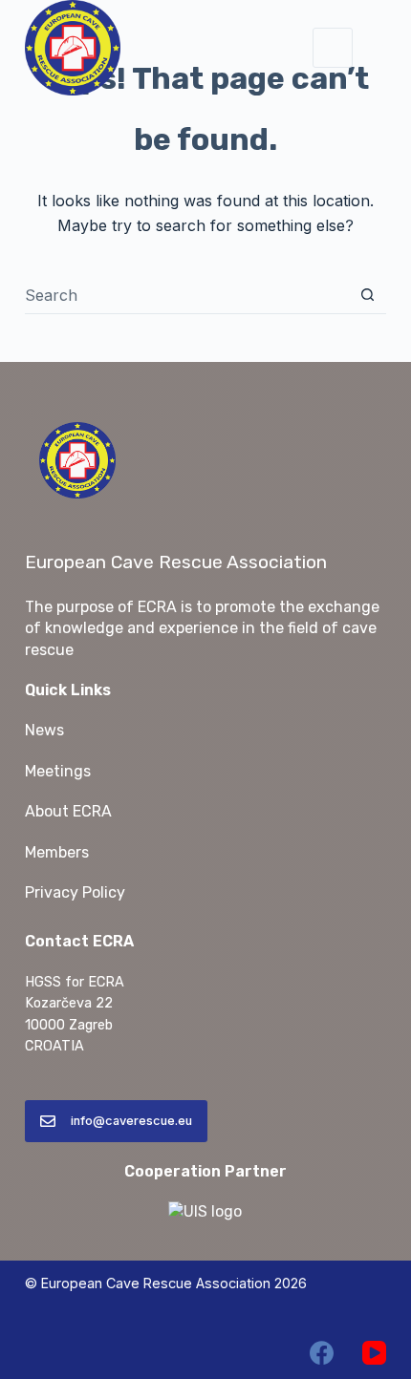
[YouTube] (374, 1353)
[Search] (379, 48)
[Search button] (367, 294)
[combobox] (187, 295)
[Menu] (333, 48)
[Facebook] (322, 1353)
